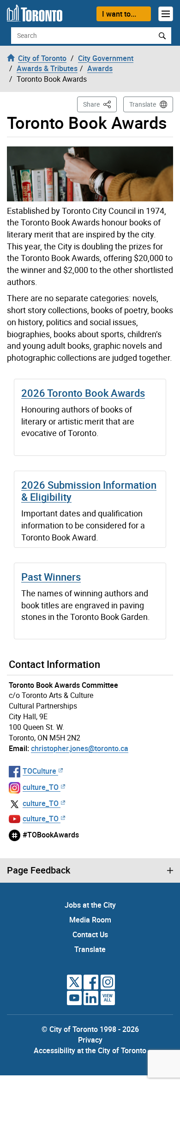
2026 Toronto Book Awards (83, 393)
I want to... (119, 14)
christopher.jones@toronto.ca (79, 748)
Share (100, 104)
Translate (142, 104)
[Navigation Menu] (165, 13)
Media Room (90, 920)
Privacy (90, 1040)
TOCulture (39, 771)
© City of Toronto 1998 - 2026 (90, 1029)
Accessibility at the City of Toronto (90, 1050)
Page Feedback (38, 870)
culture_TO (41, 787)
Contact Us (90, 934)
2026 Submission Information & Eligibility (88, 490)
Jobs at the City (90, 905)
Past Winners (51, 576)
